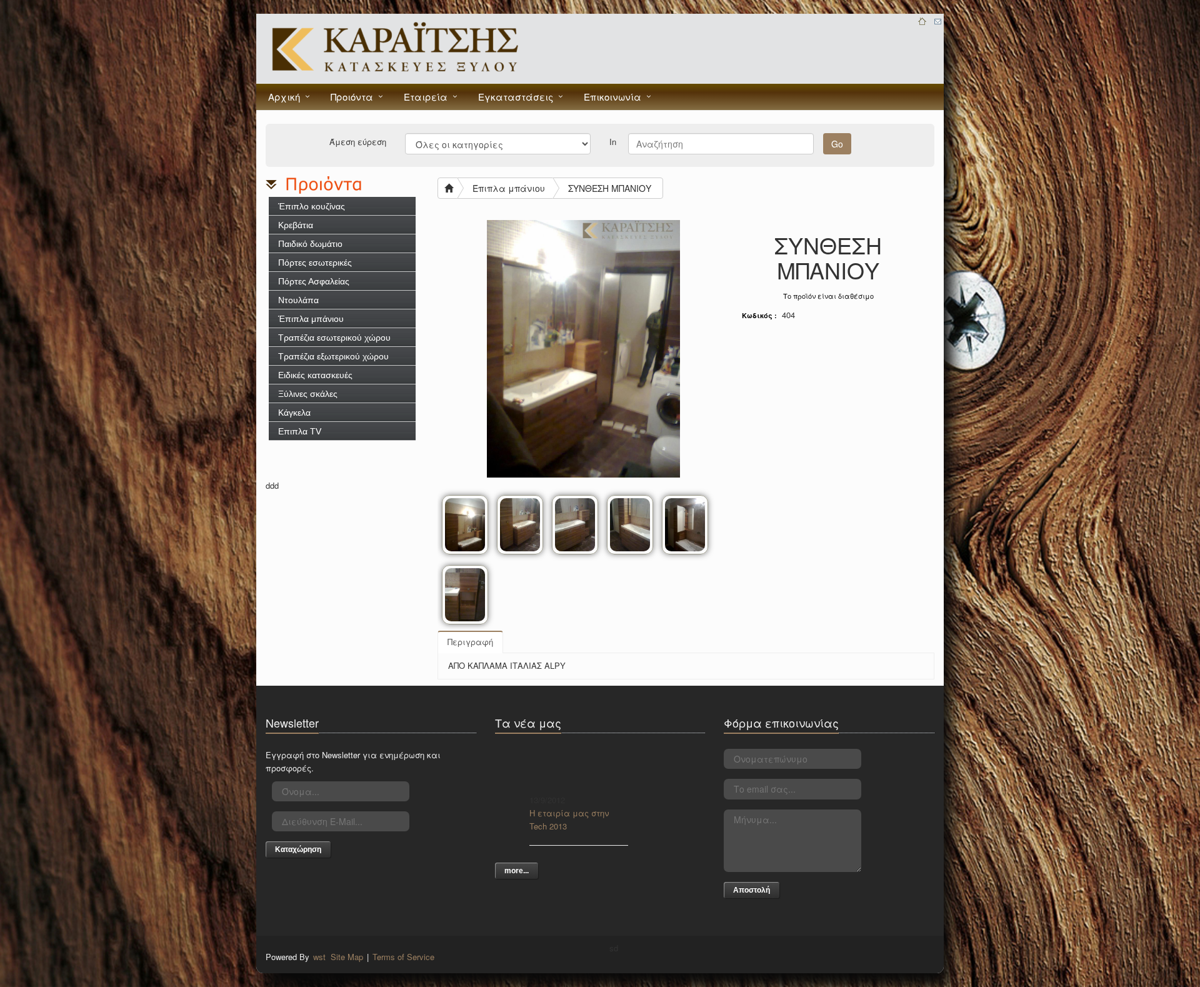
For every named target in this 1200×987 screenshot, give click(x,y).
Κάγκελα (294, 413)
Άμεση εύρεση (357, 141)
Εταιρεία (426, 96)
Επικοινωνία (612, 96)
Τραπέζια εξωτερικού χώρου (333, 356)
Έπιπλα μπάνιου (311, 319)
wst (319, 957)
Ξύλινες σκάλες (308, 394)
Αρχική (284, 96)
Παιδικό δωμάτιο (310, 244)
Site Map (347, 957)
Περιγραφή (470, 642)
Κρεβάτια (295, 225)
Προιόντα (352, 96)
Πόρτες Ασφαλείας (313, 281)
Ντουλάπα (298, 300)
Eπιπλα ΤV (299, 431)
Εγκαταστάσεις (515, 96)
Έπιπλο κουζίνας (311, 206)
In (612, 141)
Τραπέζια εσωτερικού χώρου (334, 338)
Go (837, 144)
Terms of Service (403, 957)
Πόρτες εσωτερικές (315, 263)
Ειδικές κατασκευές (315, 375)
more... (516, 870)
